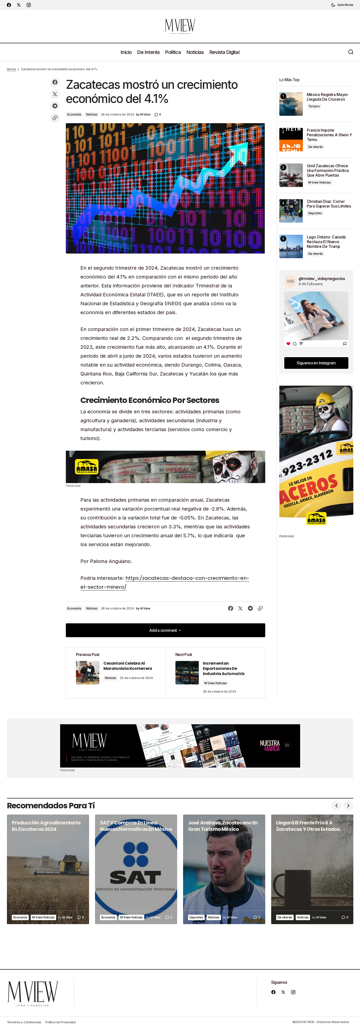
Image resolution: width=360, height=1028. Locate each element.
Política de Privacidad (60, 1022)
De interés (315, 147)
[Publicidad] (165, 467)
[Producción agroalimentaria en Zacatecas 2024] (48, 869)
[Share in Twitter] (55, 94)
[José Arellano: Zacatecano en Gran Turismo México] (224, 869)
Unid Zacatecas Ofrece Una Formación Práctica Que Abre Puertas (328, 171)
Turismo (314, 106)
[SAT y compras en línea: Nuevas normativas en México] (136, 869)
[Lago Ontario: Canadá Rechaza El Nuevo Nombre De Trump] (291, 246)
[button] (342, 5)
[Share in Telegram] (55, 106)
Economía (74, 114)
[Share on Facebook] (55, 82)
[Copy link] (55, 118)
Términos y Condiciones (24, 1022)
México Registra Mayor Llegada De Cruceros (327, 97)
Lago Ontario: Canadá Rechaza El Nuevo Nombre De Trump (326, 242)
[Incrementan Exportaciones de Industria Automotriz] (215, 672)
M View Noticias (215, 683)
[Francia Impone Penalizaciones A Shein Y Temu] (291, 139)
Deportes (315, 213)
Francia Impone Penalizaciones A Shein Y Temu (329, 135)
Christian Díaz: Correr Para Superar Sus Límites (329, 204)
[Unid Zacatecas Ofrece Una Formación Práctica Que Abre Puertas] (291, 175)
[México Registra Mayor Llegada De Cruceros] (291, 104)
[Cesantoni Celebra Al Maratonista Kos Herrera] (116, 672)
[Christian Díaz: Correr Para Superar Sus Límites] (291, 211)
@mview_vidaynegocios (322, 278)
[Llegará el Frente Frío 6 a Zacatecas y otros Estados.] (312, 869)
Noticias (91, 114)
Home (11, 69)
